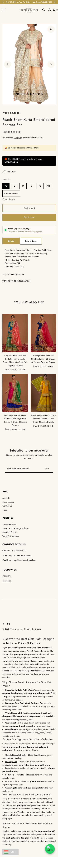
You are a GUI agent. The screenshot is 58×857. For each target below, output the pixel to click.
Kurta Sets (9, 774)
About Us (6, 498)
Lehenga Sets (11, 761)
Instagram (6, 575)
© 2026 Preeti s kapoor (12, 628)
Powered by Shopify (32, 628)
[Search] (44, 10)
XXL (48, 185)
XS (6, 185)
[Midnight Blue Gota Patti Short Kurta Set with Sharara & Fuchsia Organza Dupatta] (43, 333)
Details (11, 240)
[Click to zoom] (51, 29)
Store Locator (8, 501)
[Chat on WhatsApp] (50, 849)
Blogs (4, 509)
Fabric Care (30, 240)
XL (40, 185)
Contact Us (7, 505)
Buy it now (29, 217)
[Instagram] (8, 624)
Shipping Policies (9, 532)
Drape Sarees (11, 768)
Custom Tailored (11, 193)
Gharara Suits (11, 781)
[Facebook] (3, 624)
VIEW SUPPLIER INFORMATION (16, 281)
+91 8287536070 (24, 555)
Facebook (6, 580)
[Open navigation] (9, 10)
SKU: (4, 274)
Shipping (18, 137)
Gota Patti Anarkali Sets (15, 754)
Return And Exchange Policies (15, 528)
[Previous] (7, 64)
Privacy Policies (9, 524)
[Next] (51, 64)
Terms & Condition (10, 536)
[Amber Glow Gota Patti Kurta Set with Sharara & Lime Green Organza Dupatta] (43, 393)
